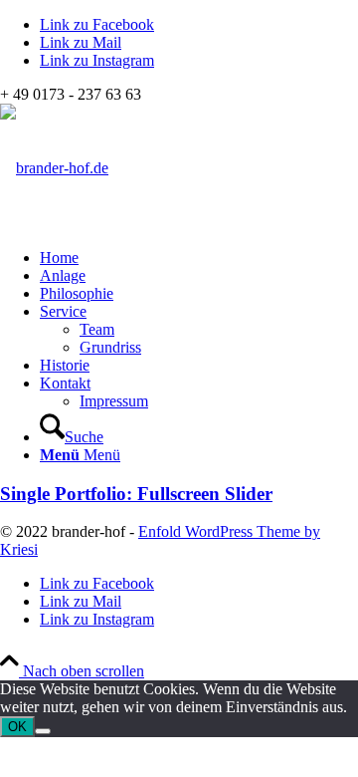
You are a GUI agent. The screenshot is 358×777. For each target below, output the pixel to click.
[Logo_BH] (54, 167)
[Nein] (43, 731)
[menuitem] (199, 258)
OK (17, 726)
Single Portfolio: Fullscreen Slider (136, 493)
